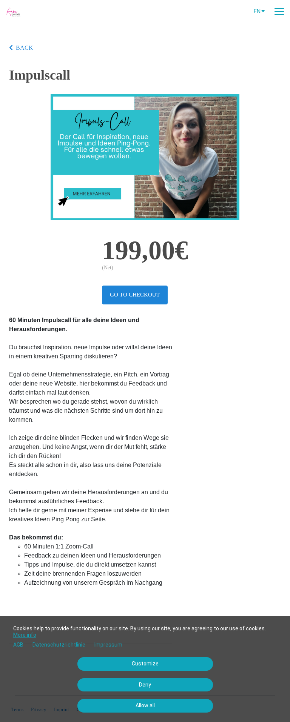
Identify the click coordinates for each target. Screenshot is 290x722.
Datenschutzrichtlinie (58, 645)
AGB (18, 645)
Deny (145, 685)
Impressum (108, 645)
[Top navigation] (279, 11)
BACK (24, 48)
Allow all (145, 705)
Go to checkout (135, 295)
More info (24, 635)
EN (257, 11)
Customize (145, 664)
